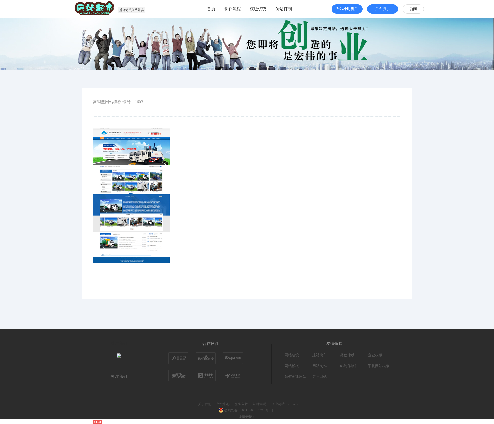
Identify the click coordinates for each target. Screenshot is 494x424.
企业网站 (278, 404)
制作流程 (232, 9)
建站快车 (319, 355)
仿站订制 (283, 9)
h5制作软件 (349, 366)
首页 (211, 9)
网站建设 (292, 355)
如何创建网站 (295, 377)
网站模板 (292, 366)
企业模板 (375, 355)
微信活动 (347, 355)
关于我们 (204, 404)
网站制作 (319, 366)
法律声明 (259, 404)
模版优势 (258, 9)
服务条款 (241, 404)
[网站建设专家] (95, 9)
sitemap (292, 404)
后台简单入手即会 (131, 10)
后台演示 (382, 9)
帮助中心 (223, 404)
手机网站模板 (379, 366)
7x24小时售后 (347, 9)
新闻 (413, 9)
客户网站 (319, 377)
